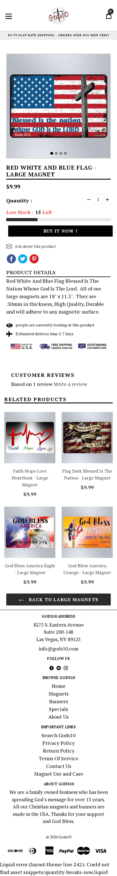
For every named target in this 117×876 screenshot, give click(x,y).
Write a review (70, 384)
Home (59, 685)
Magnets (59, 693)
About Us (58, 716)
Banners (58, 701)
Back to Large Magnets (62, 599)
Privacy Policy (58, 742)
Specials (58, 709)
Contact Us (58, 766)
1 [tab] (51, 153)
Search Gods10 (58, 735)
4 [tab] (65, 153)
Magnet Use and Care (58, 773)
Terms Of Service (58, 758)
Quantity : (19, 200)
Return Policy (58, 750)
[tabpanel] (58, 107)
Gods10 (65, 837)
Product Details (31, 272)
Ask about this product (35, 246)
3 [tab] (60, 153)
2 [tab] (56, 153)
